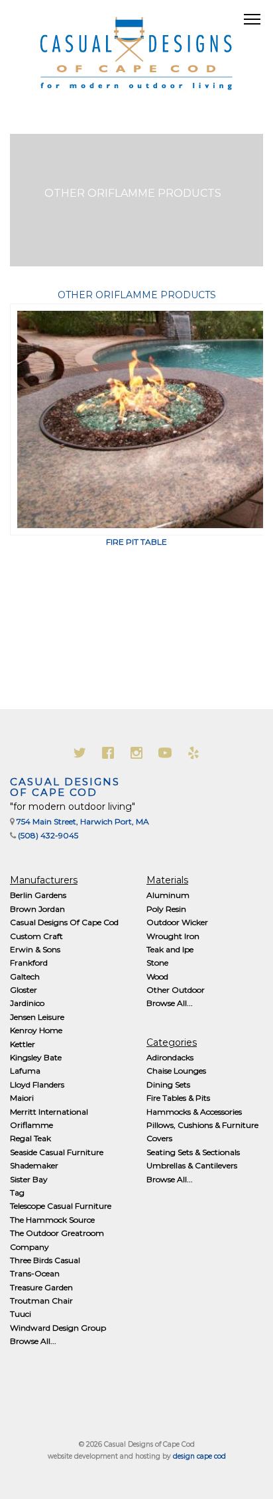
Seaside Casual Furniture (56, 1152)
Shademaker (34, 1165)
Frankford (29, 963)
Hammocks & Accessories (194, 1112)
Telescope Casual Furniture (60, 1206)
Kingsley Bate (36, 1057)
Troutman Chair (41, 1300)
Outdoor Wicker (177, 922)
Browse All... (33, 1341)
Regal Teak (30, 1138)
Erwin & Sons (35, 949)
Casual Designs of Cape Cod (65, 787)
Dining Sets (168, 1084)
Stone (157, 963)
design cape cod (199, 1456)
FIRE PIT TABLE (136, 542)
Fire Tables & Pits (178, 1098)
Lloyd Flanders (37, 1084)
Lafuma (25, 1071)
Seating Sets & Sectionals (193, 1152)
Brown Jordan (37, 909)
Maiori (22, 1098)
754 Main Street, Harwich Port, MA (83, 821)
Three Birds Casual (45, 1260)
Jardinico (27, 1003)
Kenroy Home (36, 1030)
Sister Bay (29, 1179)
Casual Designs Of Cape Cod (64, 922)
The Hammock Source (52, 1220)
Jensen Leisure (37, 1017)
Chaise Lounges (176, 1071)
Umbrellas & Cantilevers (191, 1165)
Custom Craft (36, 936)
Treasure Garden (41, 1287)
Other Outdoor (175, 990)
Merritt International (49, 1112)
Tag (17, 1192)
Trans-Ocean (35, 1273)
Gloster (23, 990)
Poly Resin (166, 909)
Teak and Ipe (169, 949)
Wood (157, 976)
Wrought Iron (172, 936)
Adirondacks (169, 1057)
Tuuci (20, 1314)
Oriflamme (31, 1125)
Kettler (22, 1044)
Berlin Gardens (38, 895)
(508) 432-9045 (48, 835)
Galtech (25, 976)
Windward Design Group (58, 1328)
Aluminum (168, 895)
